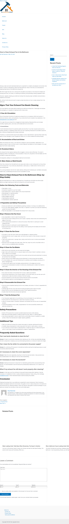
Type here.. (2, 467)
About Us (4, 38)
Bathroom (4, 20)
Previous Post (3, 401)
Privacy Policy (5, 46)
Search (51, 55)
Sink (3, 29)
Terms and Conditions (10, 514)
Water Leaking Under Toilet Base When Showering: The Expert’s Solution (21, 446)
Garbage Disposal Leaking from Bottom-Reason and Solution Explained (59, 80)
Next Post (3, 403)
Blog (3, 33)
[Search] (52, 59)
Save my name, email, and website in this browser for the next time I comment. (20, 491)
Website (33, 485)
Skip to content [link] (3, 0)
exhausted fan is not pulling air (7, 119)
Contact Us (4, 42)
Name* (1, 485)
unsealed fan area (4, 375)
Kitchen (4, 16)
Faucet (3, 25)
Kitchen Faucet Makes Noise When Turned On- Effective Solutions (58, 71)
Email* (17, 485)
